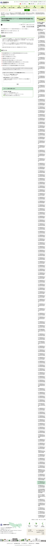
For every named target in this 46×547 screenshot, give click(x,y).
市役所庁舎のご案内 (36, 526)
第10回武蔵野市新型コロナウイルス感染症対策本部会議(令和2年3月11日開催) (41, 475)
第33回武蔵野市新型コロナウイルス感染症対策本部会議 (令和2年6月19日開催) (41, 366)
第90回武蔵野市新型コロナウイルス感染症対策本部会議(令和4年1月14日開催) (41, 134)
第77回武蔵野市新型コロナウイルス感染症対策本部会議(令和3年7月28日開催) (41, 187)
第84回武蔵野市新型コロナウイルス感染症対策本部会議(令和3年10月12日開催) (41, 160)
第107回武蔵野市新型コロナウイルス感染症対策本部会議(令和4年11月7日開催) (41, 63)
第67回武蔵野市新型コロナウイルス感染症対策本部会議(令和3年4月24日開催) (41, 224)
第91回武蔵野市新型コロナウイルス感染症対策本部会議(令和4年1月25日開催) (41, 130)
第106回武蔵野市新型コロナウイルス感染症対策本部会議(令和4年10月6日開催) (41, 68)
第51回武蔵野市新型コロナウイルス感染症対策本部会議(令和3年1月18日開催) (41, 285)
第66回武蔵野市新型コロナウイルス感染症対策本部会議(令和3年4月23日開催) (41, 228)
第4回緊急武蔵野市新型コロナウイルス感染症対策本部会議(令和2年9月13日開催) (41, 330)
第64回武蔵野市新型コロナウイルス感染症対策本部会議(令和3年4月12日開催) (41, 236)
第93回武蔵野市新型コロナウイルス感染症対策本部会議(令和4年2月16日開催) (41, 123)
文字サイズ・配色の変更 (34, 1)
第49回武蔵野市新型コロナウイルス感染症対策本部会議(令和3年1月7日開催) (41, 292)
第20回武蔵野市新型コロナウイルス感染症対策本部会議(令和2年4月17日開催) (41, 424)
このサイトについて (10, 543)
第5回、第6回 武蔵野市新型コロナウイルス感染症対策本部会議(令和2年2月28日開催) (41, 496)
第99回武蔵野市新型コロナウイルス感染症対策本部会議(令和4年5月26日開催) (41, 100)
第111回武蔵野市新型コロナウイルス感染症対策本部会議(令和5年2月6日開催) (41, 45)
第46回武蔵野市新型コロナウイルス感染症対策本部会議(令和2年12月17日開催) (41, 305)
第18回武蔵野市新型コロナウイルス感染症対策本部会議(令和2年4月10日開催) (41, 432)
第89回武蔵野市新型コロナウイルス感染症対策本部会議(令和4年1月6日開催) (41, 138)
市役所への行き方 (29, 526)
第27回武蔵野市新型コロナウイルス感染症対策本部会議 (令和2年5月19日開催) (41, 393)
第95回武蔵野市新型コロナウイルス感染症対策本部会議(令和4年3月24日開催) (41, 115)
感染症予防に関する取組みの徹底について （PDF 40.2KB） (12, 60)
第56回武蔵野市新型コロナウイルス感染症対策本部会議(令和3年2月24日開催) (41, 266)
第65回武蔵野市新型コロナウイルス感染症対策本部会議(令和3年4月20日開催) (41, 232)
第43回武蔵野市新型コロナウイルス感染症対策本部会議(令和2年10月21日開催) (41, 318)
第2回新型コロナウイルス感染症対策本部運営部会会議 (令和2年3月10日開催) (41, 479)
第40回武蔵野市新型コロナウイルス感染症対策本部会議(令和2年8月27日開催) (41, 335)
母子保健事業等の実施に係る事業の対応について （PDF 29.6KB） (13, 63)
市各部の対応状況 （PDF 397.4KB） (8, 54)
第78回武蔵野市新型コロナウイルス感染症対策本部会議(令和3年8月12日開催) (41, 183)
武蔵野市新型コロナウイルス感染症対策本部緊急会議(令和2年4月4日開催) (41, 451)
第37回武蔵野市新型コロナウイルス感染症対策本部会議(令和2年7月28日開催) (41, 351)
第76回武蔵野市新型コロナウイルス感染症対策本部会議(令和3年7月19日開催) (41, 190)
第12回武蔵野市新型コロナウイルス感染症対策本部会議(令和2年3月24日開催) (41, 463)
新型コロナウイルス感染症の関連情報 (41, 19)
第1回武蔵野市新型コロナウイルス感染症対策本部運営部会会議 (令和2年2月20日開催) (41, 504)
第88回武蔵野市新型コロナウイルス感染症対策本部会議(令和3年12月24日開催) (41, 142)
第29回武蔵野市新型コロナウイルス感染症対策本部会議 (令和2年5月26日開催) (41, 381)
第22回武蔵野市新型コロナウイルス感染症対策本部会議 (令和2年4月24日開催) (41, 417)
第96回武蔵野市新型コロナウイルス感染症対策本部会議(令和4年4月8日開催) (41, 111)
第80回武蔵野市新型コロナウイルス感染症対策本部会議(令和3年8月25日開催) (41, 175)
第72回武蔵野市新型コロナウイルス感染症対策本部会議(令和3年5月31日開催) (41, 206)
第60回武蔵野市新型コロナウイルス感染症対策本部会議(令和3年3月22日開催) (41, 251)
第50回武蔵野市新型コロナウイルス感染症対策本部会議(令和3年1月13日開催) (41, 289)
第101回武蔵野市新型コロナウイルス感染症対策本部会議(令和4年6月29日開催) (41, 91)
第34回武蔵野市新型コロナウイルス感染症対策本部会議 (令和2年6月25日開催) (41, 362)
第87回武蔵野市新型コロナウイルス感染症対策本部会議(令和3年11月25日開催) (41, 146)
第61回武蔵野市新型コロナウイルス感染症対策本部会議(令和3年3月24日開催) (41, 247)
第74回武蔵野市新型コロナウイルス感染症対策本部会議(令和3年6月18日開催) (41, 198)
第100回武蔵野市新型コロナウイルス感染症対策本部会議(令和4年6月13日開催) (41, 96)
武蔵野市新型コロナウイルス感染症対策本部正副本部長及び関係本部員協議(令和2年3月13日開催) (41, 471)
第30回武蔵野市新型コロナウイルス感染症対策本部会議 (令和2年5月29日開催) (41, 377)
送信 (17, 84)
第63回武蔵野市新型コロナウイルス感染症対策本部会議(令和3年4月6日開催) (41, 240)
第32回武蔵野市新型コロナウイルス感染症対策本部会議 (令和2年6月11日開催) (41, 369)
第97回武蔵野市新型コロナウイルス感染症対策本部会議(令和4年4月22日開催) (41, 108)
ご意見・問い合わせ (31, 543)
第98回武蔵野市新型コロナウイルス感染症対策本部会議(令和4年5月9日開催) (41, 104)
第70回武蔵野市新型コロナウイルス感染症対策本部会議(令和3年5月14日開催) (41, 213)
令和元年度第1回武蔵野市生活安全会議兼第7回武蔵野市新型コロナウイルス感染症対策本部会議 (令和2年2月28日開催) (41, 491)
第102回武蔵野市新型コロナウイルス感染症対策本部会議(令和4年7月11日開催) (41, 86)
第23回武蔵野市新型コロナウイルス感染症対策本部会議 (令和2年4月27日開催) (41, 413)
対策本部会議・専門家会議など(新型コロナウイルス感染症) (41, 26)
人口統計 (43, 533)
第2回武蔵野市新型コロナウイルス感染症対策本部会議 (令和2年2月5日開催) (41, 512)
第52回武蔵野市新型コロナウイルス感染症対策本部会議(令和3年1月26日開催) (41, 281)
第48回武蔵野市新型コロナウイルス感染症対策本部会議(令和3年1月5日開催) (41, 296)
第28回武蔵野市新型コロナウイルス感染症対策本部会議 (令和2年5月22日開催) (41, 389)
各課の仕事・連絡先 (43, 526)
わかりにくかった (14, 75)
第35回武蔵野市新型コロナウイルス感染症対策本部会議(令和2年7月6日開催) (41, 358)
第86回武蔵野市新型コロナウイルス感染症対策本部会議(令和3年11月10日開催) (41, 151)
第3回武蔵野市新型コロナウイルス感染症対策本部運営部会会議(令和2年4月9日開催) (41, 436)
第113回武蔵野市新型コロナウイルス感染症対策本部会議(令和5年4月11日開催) (41, 37)
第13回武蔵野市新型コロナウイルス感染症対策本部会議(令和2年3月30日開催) (41, 459)
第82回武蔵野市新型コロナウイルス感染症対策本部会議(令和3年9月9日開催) (41, 168)
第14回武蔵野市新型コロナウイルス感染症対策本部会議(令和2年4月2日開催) (41, 455)
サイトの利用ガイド (24, 543)
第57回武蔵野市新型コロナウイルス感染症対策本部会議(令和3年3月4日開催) (41, 262)
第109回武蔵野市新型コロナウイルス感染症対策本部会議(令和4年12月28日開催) (41, 54)
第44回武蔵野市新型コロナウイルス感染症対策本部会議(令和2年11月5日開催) (41, 314)
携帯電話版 (37, 543)
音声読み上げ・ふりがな (42, 1)
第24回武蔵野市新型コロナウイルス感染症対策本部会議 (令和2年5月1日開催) (41, 409)
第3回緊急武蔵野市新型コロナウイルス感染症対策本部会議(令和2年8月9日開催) (41, 342)
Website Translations (25, 1)
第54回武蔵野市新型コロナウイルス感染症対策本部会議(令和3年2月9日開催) (41, 274)
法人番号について (13, 533)
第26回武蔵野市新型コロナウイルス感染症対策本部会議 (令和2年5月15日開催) (41, 397)
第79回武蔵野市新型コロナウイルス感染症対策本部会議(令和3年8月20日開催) (41, 179)
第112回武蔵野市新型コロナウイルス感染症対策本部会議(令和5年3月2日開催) (41, 41)
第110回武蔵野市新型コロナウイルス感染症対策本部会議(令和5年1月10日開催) (41, 49)
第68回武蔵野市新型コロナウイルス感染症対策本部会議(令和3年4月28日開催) (41, 221)
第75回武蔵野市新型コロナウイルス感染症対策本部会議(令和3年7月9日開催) (41, 194)
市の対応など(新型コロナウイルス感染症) (41, 23)
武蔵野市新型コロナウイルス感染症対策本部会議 (41, 30)
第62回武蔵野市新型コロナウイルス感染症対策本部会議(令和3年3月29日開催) (41, 243)
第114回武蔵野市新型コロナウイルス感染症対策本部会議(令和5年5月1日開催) (41, 33)
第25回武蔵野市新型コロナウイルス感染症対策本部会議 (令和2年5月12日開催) (41, 401)
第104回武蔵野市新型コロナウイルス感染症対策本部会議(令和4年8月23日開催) (41, 77)
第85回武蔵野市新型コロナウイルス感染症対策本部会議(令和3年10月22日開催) (41, 155)
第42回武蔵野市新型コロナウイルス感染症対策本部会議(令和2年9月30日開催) (41, 322)
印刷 (23, 26)
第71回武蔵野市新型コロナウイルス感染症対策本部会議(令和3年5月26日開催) (41, 209)
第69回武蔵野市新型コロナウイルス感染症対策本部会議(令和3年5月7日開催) (41, 217)
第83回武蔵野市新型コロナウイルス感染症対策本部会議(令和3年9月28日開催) (41, 164)
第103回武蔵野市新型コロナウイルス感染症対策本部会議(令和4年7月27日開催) (41, 82)
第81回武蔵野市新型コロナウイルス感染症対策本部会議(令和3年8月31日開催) (41, 172)
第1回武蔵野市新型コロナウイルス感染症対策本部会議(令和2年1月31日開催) (41, 516)
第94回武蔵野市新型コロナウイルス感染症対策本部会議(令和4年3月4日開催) (41, 119)
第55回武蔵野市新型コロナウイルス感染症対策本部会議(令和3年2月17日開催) (41, 270)
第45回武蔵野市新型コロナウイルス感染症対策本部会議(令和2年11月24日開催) (41, 310)
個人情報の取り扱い (17, 543)
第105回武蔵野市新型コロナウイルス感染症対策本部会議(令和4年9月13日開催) (41, 72)
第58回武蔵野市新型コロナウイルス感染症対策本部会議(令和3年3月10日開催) (41, 258)
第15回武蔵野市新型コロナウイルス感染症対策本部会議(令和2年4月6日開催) (41, 448)
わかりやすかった (7, 75)
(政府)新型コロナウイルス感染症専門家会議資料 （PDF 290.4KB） (13, 65)
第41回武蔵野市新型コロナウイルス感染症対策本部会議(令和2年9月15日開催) (41, 326)
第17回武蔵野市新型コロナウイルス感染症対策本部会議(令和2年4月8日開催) (41, 440)
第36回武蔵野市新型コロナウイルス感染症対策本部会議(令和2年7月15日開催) (41, 354)
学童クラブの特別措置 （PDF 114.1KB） (9, 56)
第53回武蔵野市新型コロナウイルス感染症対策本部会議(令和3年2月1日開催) (41, 277)
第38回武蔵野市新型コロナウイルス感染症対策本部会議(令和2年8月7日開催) (41, 347)
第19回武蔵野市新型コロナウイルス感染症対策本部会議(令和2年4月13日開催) (41, 428)
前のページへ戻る (35, 519)
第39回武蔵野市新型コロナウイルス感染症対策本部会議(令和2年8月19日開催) (41, 338)
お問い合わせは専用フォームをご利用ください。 (12, 95)
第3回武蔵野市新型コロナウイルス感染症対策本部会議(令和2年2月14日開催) (41, 508)
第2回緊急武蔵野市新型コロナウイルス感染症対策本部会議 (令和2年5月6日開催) (41, 405)
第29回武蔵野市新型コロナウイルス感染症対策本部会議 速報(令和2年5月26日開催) (41, 385)
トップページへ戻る (43, 519)
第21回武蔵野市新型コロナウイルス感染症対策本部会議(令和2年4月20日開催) (41, 420)
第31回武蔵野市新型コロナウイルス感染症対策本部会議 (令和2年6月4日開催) (41, 373)
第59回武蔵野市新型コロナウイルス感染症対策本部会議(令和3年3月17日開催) (41, 255)
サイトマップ (17, 1)
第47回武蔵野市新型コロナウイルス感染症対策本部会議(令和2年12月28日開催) (41, 300)
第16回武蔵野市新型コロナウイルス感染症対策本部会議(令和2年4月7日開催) (41, 444)
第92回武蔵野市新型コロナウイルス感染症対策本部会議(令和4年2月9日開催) (41, 127)
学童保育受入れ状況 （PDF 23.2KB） (8, 58)
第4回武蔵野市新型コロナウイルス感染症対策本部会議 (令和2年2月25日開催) (41, 500)
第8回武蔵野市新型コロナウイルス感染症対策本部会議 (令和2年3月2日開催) (41, 486)
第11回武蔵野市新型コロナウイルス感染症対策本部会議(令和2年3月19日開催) (41, 466)
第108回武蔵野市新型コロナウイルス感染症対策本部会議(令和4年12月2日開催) (41, 58)
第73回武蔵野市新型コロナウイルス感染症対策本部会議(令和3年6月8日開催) (41, 202)
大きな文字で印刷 (30, 26)
